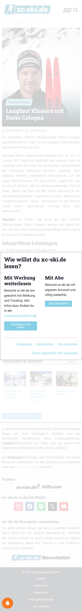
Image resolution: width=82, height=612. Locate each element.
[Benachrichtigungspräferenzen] (7, 603)
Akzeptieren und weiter (21, 326)
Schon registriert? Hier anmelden (55, 353)
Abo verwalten (68, 344)
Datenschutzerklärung (19, 316)
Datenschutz (45, 344)
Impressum (24, 344)
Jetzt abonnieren (58, 303)
